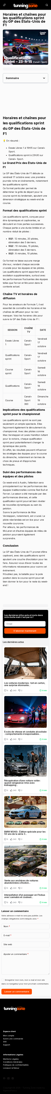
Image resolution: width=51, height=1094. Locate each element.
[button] (44, 78)
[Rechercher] (47, 5)
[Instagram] (13, 1078)
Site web (8, 944)
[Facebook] (4, 1078)
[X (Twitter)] (8, 1078)
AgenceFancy (10, 1090)
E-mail (7, 935)
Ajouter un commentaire (16, 954)
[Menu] (4, 5)
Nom (7, 926)
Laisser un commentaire (16, 991)
